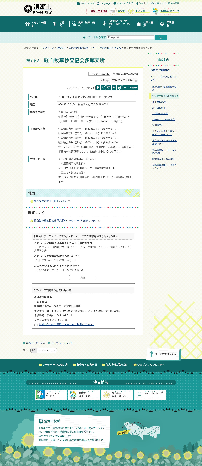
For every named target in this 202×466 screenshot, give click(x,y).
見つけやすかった (49, 269)
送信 (82, 277)
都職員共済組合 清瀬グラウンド (164, 166)
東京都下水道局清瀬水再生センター (164, 142)
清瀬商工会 (157, 125)
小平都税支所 (159, 102)
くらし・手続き (38, 24)
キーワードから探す (94, 37)
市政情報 (170, 24)
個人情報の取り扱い (117, 364)
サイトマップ (87, 3)
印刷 (103, 80)
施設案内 (61, 47)
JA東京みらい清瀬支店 (163, 119)
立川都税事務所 (160, 113)
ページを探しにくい (93, 247)
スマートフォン (47, 350)
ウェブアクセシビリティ (151, 364)
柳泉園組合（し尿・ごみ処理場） (164, 151)
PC (34, 350)
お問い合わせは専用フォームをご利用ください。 (66, 324)
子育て (61, 24)
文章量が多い (41, 250)
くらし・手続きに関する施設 (106, 47)
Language (105, 3)
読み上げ (143, 3)
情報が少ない (118, 247)
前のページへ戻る (35, 343)
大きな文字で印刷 (123, 79)
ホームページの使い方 (55, 364)
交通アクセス (96, 428)
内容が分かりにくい (65, 247)
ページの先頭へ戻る (165, 354)
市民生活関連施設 (78, 47)
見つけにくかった (74, 269)
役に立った (45, 260)
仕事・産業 (148, 24)
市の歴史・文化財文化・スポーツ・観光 (119, 24)
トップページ (47, 47)
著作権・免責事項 (87, 364)
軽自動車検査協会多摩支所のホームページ (65, 220)
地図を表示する (50, 201)
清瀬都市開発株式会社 (163, 159)
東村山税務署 (159, 108)
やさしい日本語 (125, 3)
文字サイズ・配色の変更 (167, 3)
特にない (44, 247)
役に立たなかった (67, 260)
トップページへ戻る (61, 343)
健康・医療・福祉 (86, 24)
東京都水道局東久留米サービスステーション (164, 133)
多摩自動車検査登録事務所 (164, 88)
